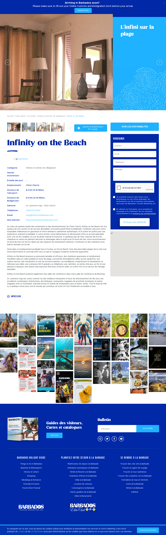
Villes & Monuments (83, 496)
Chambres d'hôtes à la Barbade (83, 476)
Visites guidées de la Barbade (83, 492)
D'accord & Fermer (148, 530)
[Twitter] (107, 438)
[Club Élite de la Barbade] (83, 507)
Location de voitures (83, 484)
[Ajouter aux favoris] (70, 128)
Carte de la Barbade (135, 484)
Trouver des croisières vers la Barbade (135, 476)
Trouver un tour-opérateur (134, 472)
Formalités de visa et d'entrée (135, 480)
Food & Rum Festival (31, 488)
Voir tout (54, 435)
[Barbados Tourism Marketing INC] (31, 507)
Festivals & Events (31, 484)
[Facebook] (114, 438)
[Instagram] (100, 438)
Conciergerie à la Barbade (83, 488)
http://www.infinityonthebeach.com (42, 220)
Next (158, 62)
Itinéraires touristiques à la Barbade (83, 468)
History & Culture (31, 472)
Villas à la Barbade (83, 480)
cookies (21, 532)
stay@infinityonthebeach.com (39, 215)
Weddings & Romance (31, 480)
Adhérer (134, 492)
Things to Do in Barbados (31, 464)
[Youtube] (121, 438)
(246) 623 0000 (33, 210)
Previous (7, 62)
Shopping (31, 476)
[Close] (164, 2)
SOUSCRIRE (148, 428)
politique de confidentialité (144, 214)
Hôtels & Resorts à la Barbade (83, 472)
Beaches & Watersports (31, 468)
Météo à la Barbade (134, 488)
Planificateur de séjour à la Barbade (83, 464)
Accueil (10, 116)
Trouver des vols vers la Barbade (134, 464)
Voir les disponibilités (135, 127)
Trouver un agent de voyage (134, 468)
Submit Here (83, 10)
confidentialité (37, 532)
